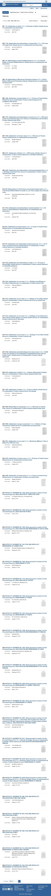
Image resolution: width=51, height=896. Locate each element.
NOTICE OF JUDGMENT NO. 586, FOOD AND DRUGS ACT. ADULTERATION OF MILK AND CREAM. (20, 797)
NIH (23, 894)
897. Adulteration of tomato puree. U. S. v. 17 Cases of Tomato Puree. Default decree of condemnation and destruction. (24, 227)
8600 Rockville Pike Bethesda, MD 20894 (19, 889)
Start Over (5, 12)
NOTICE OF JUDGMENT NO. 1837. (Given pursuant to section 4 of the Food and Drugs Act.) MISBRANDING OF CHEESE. (24, 614)
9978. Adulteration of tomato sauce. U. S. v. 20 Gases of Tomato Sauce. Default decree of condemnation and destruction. (25, 459)
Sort (33, 20)
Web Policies (29, 886)
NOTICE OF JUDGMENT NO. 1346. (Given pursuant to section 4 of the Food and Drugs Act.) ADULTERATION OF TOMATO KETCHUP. (24, 493)
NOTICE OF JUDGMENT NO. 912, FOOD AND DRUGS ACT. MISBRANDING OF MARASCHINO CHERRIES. (20, 848)
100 (44, 20)
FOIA (27, 887)
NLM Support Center (43, 886)
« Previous (4, 20)
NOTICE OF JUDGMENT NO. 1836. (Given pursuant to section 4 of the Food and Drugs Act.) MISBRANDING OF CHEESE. (24, 596)
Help (37, 8)
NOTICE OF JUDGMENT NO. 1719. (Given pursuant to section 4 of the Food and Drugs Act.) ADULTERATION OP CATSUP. (24, 579)
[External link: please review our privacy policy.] (3, 889)
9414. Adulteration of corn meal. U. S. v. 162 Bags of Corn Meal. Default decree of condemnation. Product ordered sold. (25, 335)
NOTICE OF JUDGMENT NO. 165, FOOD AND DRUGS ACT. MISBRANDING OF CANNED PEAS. (20, 545)
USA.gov (30, 894)
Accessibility (41, 887)
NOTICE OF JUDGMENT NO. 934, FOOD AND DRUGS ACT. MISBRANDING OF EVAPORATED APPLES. (20, 866)
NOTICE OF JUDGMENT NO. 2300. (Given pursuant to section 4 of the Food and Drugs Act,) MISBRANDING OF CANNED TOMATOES (24, 684)
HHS (26, 894)
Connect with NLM (6, 886)
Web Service (44, 8)
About (32, 8)
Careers (40, 889)
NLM (20, 894)
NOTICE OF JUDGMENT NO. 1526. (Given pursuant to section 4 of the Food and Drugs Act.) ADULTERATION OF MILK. (24, 510)
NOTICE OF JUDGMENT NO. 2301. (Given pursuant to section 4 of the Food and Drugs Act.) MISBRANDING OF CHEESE (24, 701)
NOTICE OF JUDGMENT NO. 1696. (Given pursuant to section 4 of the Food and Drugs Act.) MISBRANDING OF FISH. (24, 562)
